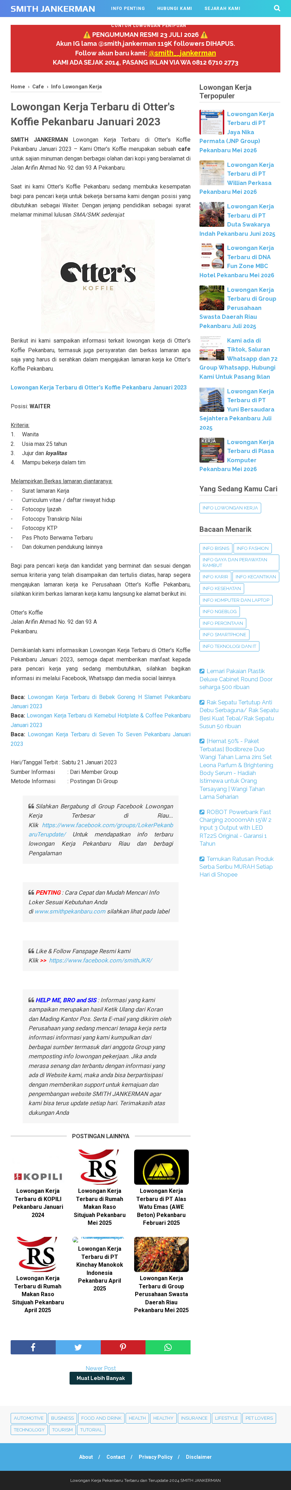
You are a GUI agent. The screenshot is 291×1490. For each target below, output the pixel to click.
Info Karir (215, 576)
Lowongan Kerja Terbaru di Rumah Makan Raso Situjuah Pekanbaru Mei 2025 (100, 1207)
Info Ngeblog (220, 611)
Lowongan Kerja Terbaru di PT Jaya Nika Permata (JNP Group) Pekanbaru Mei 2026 (236, 132)
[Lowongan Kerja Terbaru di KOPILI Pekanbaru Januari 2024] (38, 1167)
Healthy (163, 1418)
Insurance (194, 1418)
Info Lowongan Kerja (230, 508)
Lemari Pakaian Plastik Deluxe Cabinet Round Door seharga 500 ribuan (236, 679)
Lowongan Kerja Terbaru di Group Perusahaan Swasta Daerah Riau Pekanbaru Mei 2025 (161, 1294)
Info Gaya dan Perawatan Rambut (235, 562)
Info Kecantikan (256, 576)
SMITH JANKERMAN (53, 9)
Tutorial (91, 1429)
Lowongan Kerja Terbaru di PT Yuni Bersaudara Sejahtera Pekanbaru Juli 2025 (236, 409)
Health (137, 1418)
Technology (29, 1429)
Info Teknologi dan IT (229, 646)
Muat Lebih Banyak (101, 1378)
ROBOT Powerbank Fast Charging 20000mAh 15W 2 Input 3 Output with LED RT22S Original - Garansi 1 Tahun (235, 828)
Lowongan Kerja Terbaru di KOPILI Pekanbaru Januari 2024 (38, 1203)
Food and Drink (101, 1418)
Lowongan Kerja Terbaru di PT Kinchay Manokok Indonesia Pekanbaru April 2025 (99, 1268)
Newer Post (101, 1368)
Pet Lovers (259, 1418)
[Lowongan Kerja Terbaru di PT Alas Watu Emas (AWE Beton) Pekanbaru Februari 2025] (161, 1167)
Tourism (62, 1429)
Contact (115, 1457)
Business (62, 1418)
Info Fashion (253, 548)
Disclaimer (199, 1457)
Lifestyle (226, 1418)
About (86, 1457)
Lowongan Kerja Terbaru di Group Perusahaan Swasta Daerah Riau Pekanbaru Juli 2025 (237, 307)
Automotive (29, 1418)
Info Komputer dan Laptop (236, 600)
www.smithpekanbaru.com (69, 911)
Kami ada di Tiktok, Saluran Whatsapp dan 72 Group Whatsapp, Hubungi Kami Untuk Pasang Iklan (238, 358)
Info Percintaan (223, 623)
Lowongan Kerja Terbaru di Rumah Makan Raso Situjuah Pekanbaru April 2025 (38, 1294)
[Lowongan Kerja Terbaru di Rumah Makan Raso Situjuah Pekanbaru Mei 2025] (99, 1167)
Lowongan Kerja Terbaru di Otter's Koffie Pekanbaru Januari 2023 (99, 387)
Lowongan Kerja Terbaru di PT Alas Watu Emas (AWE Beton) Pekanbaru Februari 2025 (161, 1207)
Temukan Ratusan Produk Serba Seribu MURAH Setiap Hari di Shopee (236, 867)
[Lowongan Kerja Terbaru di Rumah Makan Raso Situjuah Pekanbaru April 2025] (38, 1254)
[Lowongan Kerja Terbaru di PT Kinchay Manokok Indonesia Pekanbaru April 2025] (99, 1240)
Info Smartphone (224, 634)
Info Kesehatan (222, 588)
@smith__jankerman (182, 53)
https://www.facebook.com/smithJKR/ (101, 960)
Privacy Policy (155, 1457)
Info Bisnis (216, 548)
